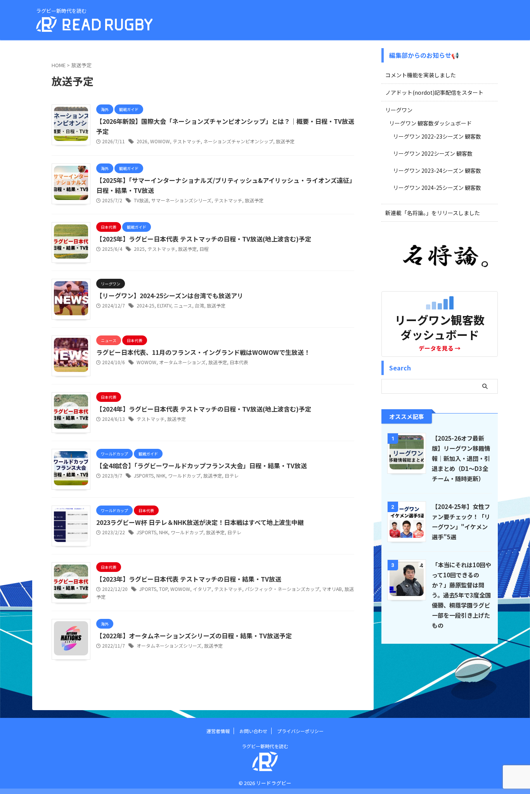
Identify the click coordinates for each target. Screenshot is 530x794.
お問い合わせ (253, 731)
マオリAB (332, 589)
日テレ (232, 475)
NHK (160, 475)
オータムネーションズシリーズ (169, 645)
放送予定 (285, 141)
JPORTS (147, 589)
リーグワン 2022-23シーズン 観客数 (437, 136)
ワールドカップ (184, 475)
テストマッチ (187, 141)
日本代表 (239, 362)
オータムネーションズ (182, 362)
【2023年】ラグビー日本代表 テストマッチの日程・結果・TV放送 (188, 579)
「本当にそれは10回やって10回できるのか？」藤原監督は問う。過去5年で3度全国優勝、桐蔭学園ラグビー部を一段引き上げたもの (461, 594)
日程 (204, 248)
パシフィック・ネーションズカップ (282, 589)
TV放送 (141, 200)
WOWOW (160, 141)
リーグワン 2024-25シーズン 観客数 (437, 187)
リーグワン (398, 110)
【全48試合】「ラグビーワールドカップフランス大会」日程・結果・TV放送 (201, 465)
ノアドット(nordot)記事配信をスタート (434, 92)
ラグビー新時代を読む (265, 746)
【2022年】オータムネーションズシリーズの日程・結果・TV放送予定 (194, 635)
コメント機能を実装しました (420, 75)
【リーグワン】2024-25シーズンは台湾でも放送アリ (169, 295)
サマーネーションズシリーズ (181, 200)
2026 (142, 141)
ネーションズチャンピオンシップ (238, 141)
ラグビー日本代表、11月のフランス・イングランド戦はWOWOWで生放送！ (203, 352)
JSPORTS (144, 475)
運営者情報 (218, 731)
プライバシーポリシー (300, 731)
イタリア (202, 589)
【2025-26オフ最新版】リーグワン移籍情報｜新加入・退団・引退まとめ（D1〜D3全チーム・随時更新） (461, 458)
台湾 (199, 305)
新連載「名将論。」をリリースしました (432, 213)
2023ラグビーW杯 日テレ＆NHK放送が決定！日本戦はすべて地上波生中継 (200, 522)
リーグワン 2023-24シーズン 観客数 (437, 170)
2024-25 (145, 305)
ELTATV (164, 305)
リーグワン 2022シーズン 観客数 (433, 153)
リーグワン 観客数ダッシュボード (430, 123)
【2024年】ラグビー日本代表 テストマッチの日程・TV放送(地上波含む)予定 (203, 409)
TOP (163, 589)
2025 (139, 248)
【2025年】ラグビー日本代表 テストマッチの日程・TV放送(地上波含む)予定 (203, 238)
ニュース (183, 305)
